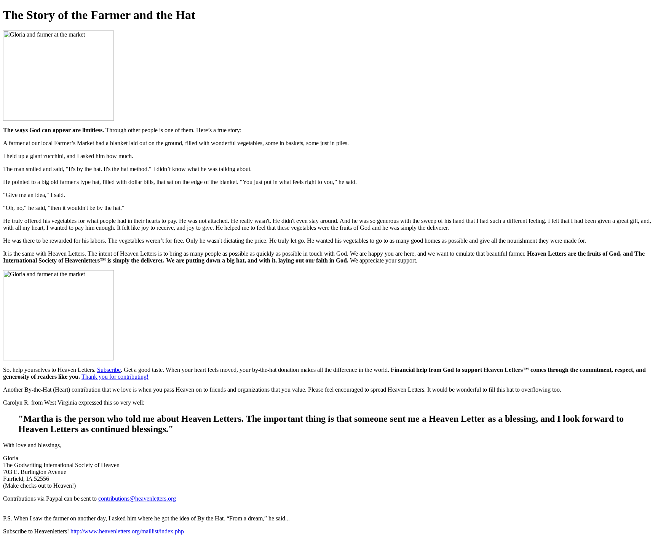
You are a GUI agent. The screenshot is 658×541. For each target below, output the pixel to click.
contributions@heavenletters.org (137, 498)
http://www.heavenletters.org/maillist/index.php (127, 531)
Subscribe (109, 370)
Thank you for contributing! (115, 376)
